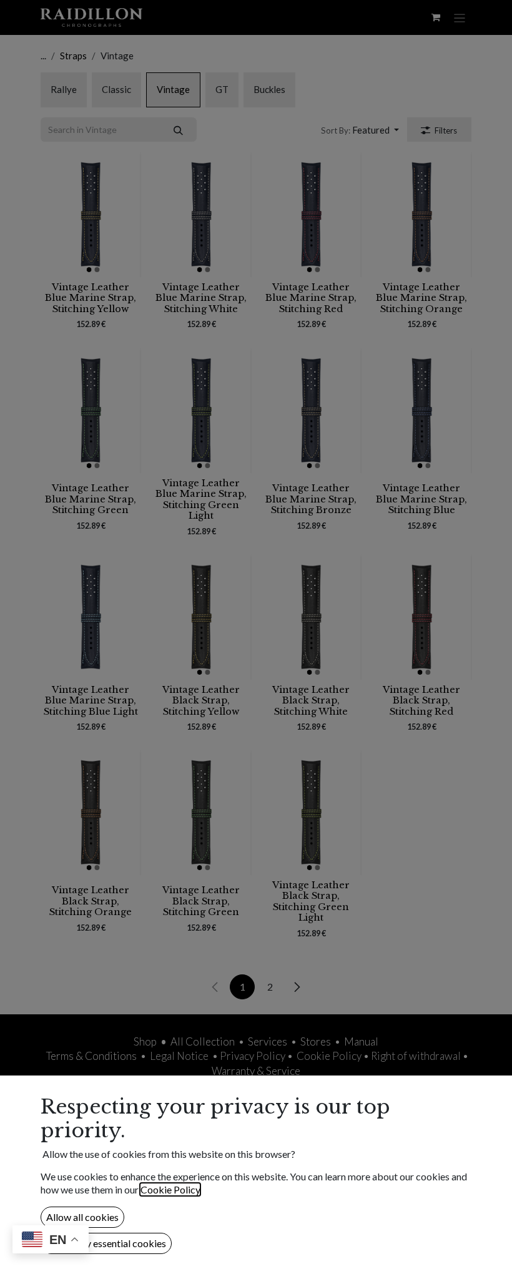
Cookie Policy (170, 1189)
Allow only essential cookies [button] (106, 1243)
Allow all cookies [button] (82, 1217)
